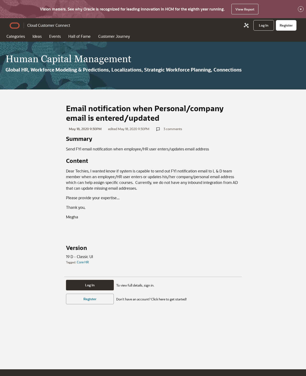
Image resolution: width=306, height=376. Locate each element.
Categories (15, 36)
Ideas (37, 36)
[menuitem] (263, 25)
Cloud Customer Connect (48, 25)
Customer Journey (114, 36)
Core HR (83, 262)
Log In (90, 285)
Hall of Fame (79, 36)
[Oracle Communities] (246, 25)
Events (55, 36)
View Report (244, 9)
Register (89, 299)
